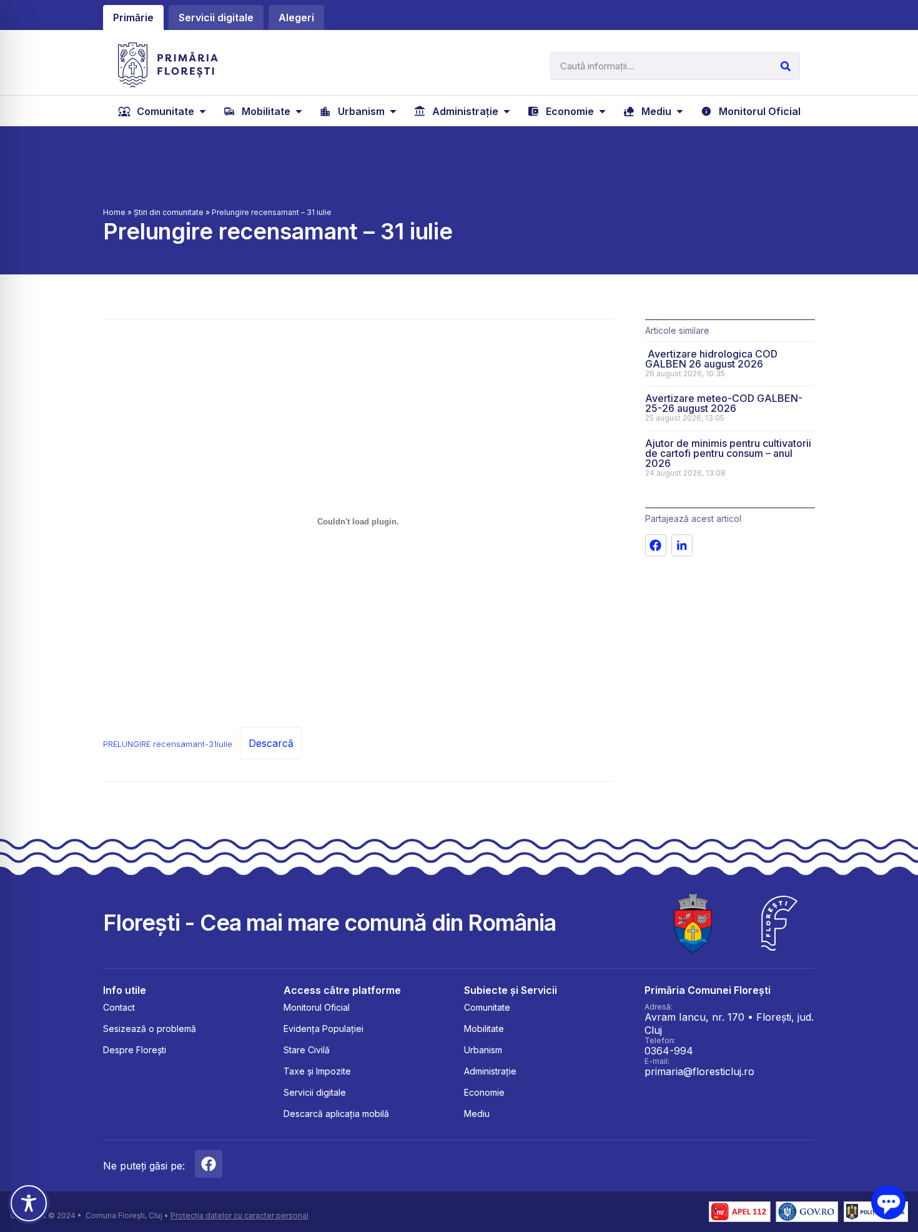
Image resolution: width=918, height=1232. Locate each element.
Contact (119, 1007)
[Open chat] (888, 1202)
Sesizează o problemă (149, 1028)
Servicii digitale (315, 1092)
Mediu (477, 1113)
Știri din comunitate (169, 212)
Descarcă (271, 743)
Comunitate (487, 1007)
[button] (163, 111)
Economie (484, 1092)
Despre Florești (134, 1049)
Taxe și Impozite (317, 1071)
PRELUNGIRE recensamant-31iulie (167, 744)
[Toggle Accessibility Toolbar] (28, 1203)
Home (114, 212)
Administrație (490, 1071)
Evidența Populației (323, 1028)
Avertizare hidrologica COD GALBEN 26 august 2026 (711, 359)
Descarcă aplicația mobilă (336, 1113)
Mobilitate (484, 1028)
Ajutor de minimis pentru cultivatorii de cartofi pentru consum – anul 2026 (728, 453)
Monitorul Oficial (317, 1007)
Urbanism (483, 1049)
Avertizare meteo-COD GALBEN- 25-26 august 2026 (723, 403)
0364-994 (668, 1050)
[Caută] (785, 66)
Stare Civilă (307, 1049)
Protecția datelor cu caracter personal (239, 1215)
